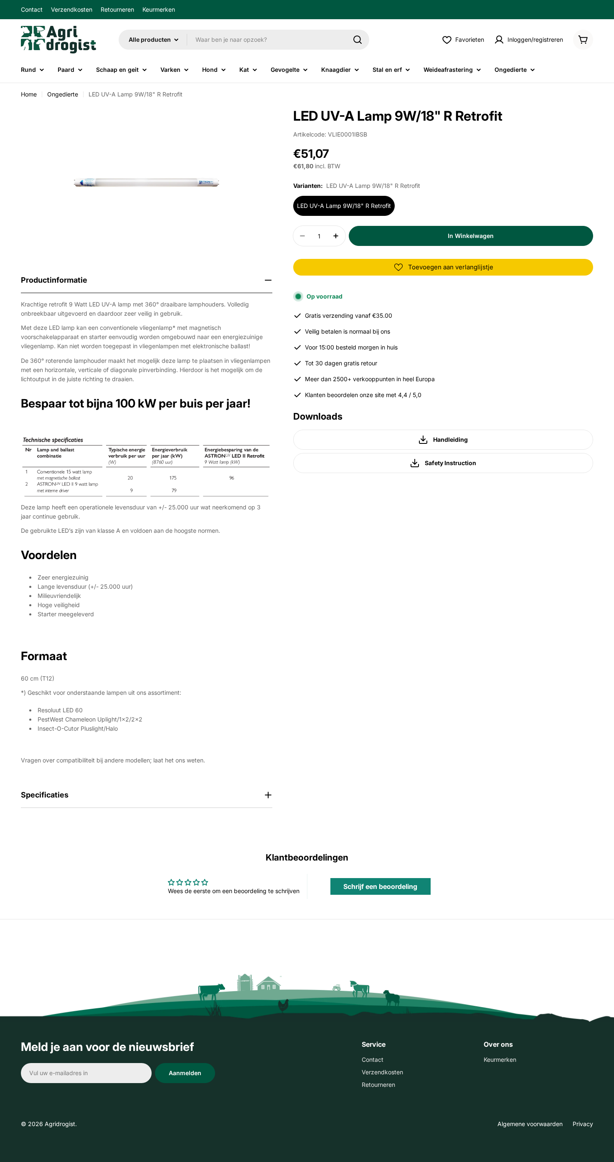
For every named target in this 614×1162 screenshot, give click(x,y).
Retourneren (117, 9)
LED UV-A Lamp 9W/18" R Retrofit (344, 205)
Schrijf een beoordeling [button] (380, 886)
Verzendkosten (71, 9)
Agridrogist (60, 1123)
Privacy (583, 1123)
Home (29, 94)
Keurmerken (158, 9)
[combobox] (244, 40)
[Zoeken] (358, 40)
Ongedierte (62, 94)
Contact (32, 9)
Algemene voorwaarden (530, 1123)
